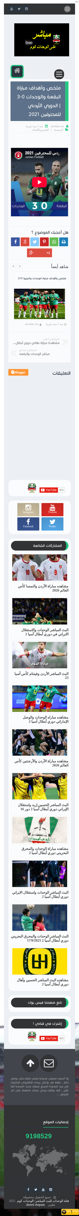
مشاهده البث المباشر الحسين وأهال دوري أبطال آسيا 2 (42, 982)
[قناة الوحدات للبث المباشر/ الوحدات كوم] (41, 55)
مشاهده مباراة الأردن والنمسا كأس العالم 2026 (43, 588)
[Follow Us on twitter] (35, 1190)
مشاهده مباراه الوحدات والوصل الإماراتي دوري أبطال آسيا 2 (45, 719)
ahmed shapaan (35, 1204)
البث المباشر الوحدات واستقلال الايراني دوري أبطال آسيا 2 (40, 894)
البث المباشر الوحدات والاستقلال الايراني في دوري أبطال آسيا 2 (44, 632)
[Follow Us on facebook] (28, 1190)
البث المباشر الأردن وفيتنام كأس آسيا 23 (41, 676)
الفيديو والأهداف (40, 129)
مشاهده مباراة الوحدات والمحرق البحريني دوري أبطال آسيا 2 (45, 851)
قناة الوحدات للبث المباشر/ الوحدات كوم (43, 1201)
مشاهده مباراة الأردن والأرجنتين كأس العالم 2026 (41, 763)
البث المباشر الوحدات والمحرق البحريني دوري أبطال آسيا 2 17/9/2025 (39, 938)
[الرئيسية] (17, 71)
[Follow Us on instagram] (50, 1190)
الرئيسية (58, 129)
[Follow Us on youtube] (43, 1190)
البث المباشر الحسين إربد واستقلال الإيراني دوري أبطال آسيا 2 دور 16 (43, 807)
